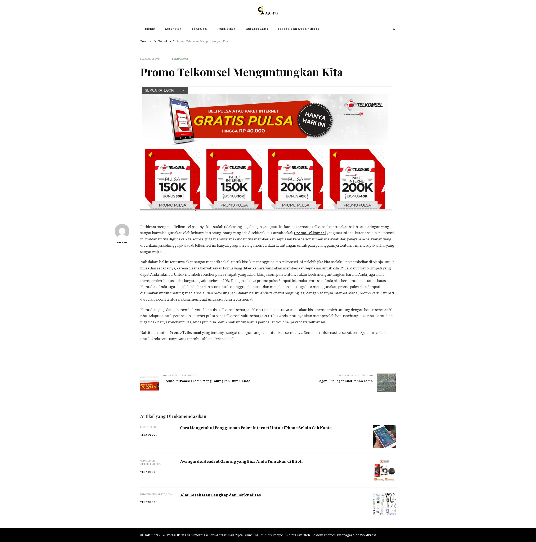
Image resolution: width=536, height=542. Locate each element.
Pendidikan (226, 28)
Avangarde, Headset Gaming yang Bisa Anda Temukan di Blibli (241, 461)
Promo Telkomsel (310, 233)
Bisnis (150, 28)
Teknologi (199, 28)
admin (122, 242)
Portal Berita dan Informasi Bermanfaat (197, 535)
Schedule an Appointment (298, 28)
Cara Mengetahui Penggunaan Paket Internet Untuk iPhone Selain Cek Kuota (256, 427)
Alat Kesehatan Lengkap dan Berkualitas (220, 495)
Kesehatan (173, 28)
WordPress (368, 535)
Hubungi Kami (257, 28)
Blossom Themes (323, 535)
